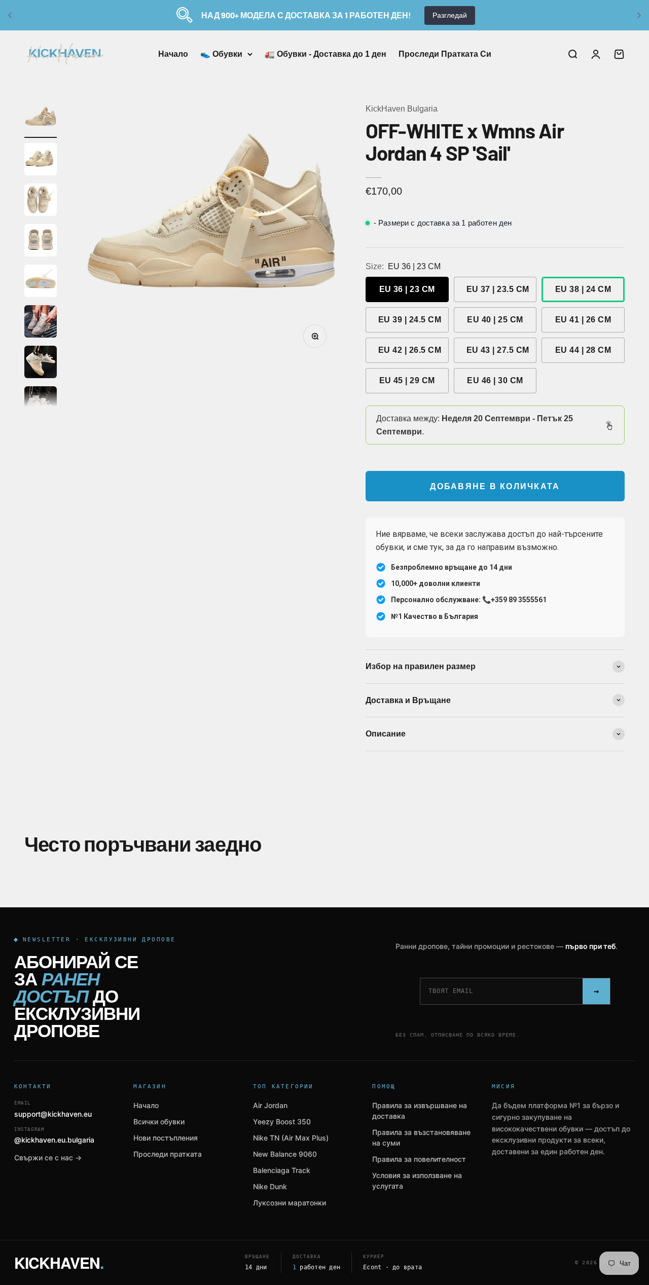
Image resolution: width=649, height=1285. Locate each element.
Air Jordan (270, 1105)
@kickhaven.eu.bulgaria (54, 1136)
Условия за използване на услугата (417, 1180)
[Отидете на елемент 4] (40, 242)
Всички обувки (159, 1121)
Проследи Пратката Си (445, 54)
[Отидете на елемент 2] (40, 160)
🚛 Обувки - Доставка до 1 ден (325, 54)
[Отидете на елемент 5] (40, 282)
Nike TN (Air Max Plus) (291, 1137)
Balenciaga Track (281, 1170)
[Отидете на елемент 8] (40, 404)
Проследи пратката (167, 1154)
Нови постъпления (165, 1137)
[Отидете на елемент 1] (40, 120)
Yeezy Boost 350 (282, 1121)
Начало (173, 54)
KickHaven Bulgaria (402, 108)
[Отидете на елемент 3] (40, 201)
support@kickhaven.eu (53, 1109)
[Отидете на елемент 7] (40, 363)
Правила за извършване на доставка (419, 1110)
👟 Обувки (221, 54)
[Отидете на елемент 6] (40, 323)
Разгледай (449, 15)
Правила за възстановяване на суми (421, 1137)
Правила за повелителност (419, 1159)
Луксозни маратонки (289, 1202)
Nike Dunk (270, 1186)
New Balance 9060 (285, 1154)
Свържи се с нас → (48, 1157)
